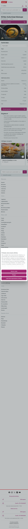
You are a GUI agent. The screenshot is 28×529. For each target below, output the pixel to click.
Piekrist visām (14, 271)
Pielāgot (14, 275)
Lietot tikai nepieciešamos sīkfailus (14, 278)
